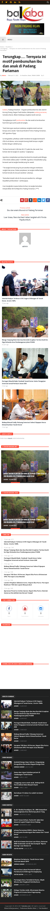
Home (2, 47)
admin (4, 75)
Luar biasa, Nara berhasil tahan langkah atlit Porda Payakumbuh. (25, 217)
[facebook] (48, 200)
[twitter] (43, 200)
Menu (10, 40)
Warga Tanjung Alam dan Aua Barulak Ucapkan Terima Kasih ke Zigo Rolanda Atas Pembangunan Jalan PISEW (25, 475)
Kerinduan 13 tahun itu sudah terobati (28, 793)
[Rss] (19, 2)
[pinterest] (22, 200)
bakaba (5, 110)
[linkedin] (39, 200)
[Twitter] (6, 2)
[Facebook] (2, 2)
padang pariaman (41, 112)
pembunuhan (20, 120)
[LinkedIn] (15, 2)
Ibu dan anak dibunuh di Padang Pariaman (25, 209)
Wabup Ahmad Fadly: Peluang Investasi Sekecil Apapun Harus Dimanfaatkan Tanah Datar (30, 736)
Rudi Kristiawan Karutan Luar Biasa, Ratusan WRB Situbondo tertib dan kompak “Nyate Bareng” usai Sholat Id (30, 844)
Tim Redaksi (43, 908)
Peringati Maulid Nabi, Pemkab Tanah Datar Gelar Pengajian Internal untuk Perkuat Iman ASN (31, 725)
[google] (26, 200)
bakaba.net (26, 906)
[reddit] (35, 200)
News (29, 75)
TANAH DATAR (36, 75)
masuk (10, 438)
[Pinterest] (11, 2)
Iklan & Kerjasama (11, 908)
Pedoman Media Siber (28, 908)
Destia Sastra (18, 848)
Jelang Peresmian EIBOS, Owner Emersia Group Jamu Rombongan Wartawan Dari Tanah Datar (31, 832)
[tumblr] (31, 200)
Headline (9, 47)
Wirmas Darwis (19, 767)
